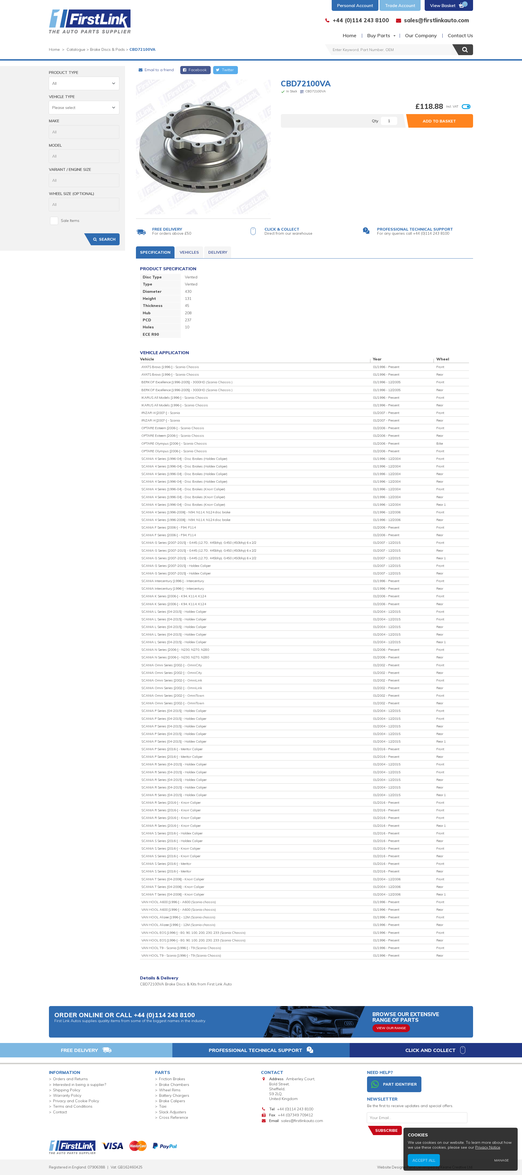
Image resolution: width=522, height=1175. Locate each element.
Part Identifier (400, 1084)
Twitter (227, 69)
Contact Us (460, 35)
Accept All (423, 1160)
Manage (501, 1160)
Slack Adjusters (172, 1112)
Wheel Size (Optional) (71, 193)
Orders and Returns (70, 1078)
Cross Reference (173, 1117)
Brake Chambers (174, 1084)
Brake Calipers (172, 1100)
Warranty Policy (67, 1095)
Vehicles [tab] (189, 252)
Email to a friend (159, 69)
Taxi (162, 1106)
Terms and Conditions (72, 1106)
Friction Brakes (172, 1078)
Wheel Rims (170, 1090)
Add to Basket (439, 121)
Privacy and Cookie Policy (76, 1100)
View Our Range (391, 1028)
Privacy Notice (487, 1147)
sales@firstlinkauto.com (302, 1120)
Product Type (63, 72)
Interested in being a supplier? (79, 1084)
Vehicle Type (62, 96)
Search (107, 239)
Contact (60, 1112)
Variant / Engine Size (70, 169)
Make (54, 120)
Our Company (421, 35)
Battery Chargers (174, 1095)
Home (349, 35)
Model (55, 145)
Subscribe (386, 1130)
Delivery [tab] (217, 252)
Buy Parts (378, 35)
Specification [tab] (155, 252)
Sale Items (70, 220)
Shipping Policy (66, 1090)
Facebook (197, 69)
